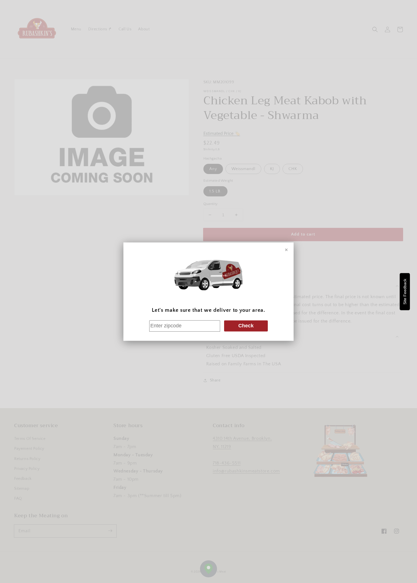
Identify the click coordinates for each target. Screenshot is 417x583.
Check (246, 326)
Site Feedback (405, 291)
